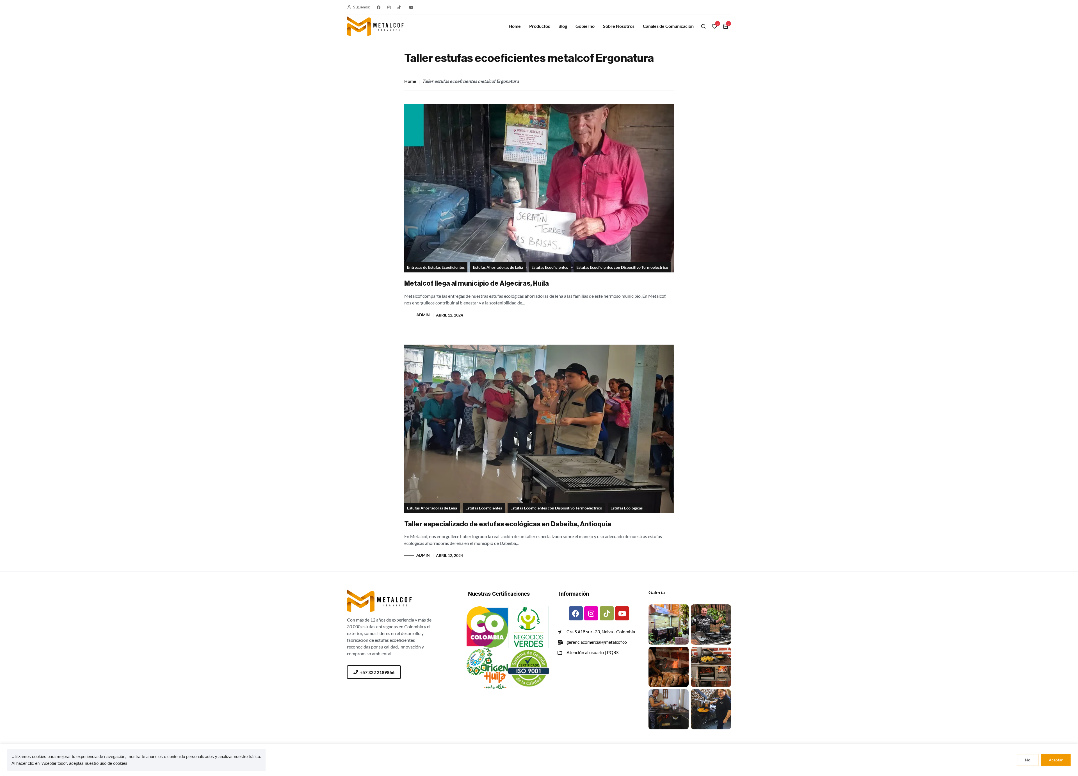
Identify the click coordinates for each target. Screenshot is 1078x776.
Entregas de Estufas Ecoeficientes (436, 267)
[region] (539, 760)
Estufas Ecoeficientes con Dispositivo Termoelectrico (622, 267)
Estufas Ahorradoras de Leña (498, 267)
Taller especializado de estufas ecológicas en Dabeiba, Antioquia (507, 524)
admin (423, 315)
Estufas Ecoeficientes (549, 267)
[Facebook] (576, 613)
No (1027, 759)
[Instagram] (591, 613)
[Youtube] (622, 613)
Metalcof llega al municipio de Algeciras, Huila (476, 283)
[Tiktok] (607, 613)
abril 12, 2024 (449, 315)
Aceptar (1056, 759)
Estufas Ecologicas (627, 508)
